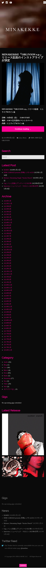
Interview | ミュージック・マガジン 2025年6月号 (21, 186)
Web (5, 386)
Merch (6, 370)
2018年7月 (7, 326)
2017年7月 (7, 336)
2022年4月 (7, 260)
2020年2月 (7, 304)
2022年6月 (7, 255)
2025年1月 (7, 217)
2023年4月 (7, 241)
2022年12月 (8, 247)
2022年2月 (7, 266)
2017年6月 (7, 339)
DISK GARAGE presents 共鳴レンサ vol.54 (19, 172)
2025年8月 (7, 206)
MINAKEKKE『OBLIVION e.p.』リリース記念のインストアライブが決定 (22, 57)
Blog (5, 365)
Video (6, 384)
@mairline (24, 548)
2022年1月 (7, 268)
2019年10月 (8, 309)
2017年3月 (7, 344)
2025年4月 (7, 212)
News (24, 138)
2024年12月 (8, 220)
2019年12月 (8, 306)
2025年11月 (8, 203)
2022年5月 (7, 258)
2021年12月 (8, 271)
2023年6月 (7, 239)
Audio (6, 362)
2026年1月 (7, 201)
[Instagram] (7, 2)
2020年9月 (7, 293)
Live (20, 138)
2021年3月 (7, 279)
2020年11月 (8, 288)
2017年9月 (7, 331)
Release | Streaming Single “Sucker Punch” (18, 178)
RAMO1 (6, 170)
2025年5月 (7, 209)
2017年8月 (7, 334)
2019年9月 (7, 312)
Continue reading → (23, 129)
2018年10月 (8, 320)
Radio (6, 376)
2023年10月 (8, 231)
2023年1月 (7, 244)
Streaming (7, 378)
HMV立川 (38, 138)
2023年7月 (7, 236)
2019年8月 (7, 315)
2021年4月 (7, 277)
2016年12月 (8, 350)
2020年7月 (7, 296)
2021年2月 (7, 282)
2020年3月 (7, 301)
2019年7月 (7, 317)
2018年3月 (7, 328)
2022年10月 (8, 250)
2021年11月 (8, 274)
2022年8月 (7, 252)
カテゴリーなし (9, 389)
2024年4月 (7, 225)
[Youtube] (11, 2)
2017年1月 (7, 347)
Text (5, 381)
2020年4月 (7, 298)
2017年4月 (7, 342)
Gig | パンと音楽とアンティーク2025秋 (18, 183)
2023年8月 (7, 233)
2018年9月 (7, 323)
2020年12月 (8, 285)
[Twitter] (3, 2)
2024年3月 (7, 228)
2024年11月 (8, 222)
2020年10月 (8, 290)
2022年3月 (7, 263)
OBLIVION (6, 140)
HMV (32, 138)
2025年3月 (7, 214)
